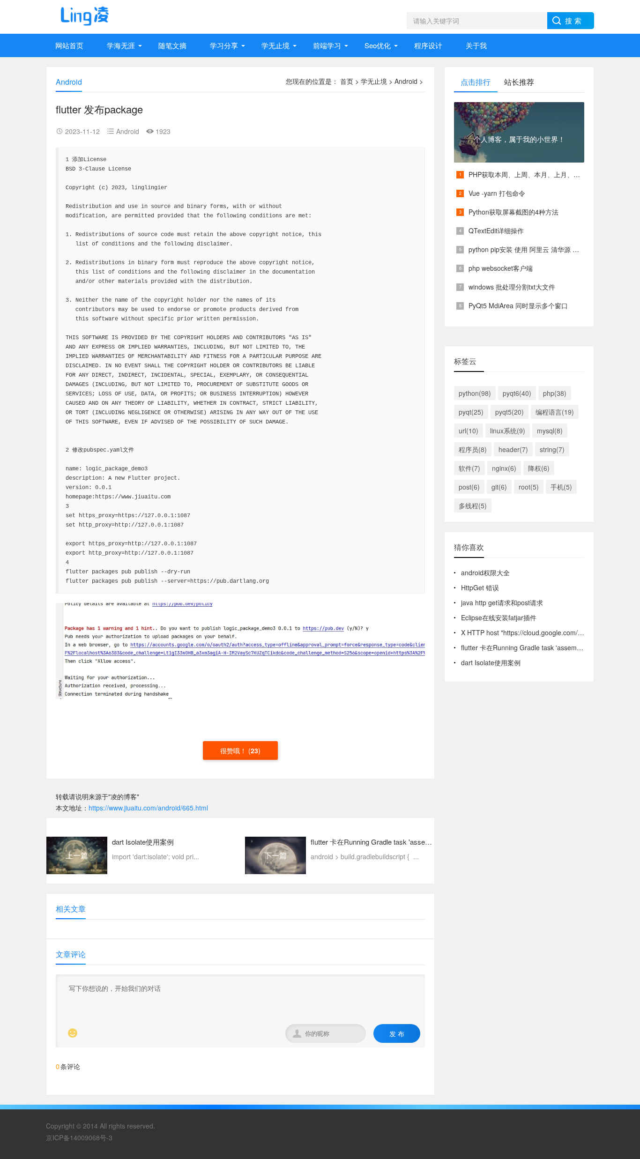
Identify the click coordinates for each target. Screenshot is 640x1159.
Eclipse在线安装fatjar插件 (498, 617)
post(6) (469, 486)
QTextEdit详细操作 (496, 230)
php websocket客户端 (501, 268)
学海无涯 (121, 45)
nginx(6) (504, 468)
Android (405, 81)
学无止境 (275, 45)
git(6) (499, 486)
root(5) (529, 486)
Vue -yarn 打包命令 (497, 193)
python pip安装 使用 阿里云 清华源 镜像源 (530, 249)
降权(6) (539, 468)
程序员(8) (473, 449)
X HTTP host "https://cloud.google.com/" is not (529, 632)
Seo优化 (378, 45)
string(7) (552, 449)
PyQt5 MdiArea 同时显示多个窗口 (518, 305)
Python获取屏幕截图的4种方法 (513, 211)
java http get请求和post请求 (502, 602)
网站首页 (69, 45)
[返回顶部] (621, 975)
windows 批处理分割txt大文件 (512, 286)
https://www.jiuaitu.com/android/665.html (148, 807)
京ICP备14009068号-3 (79, 1137)
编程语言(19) (555, 411)
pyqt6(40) (517, 393)
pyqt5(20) (509, 411)
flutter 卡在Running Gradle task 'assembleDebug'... (536, 647)
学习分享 (224, 45)
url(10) (468, 430)
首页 (346, 81)
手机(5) (561, 486)
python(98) (475, 393)
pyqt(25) (471, 411)
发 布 (396, 1033)
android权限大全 (485, 572)
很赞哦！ (234, 750)
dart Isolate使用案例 (491, 662)
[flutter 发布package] (240, 649)
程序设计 (428, 45)
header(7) (513, 449)
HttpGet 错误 (480, 587)
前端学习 (327, 45)
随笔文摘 (172, 45)
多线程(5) (473, 505)
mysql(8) (550, 430)
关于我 (476, 45)
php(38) (554, 393)
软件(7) (469, 468)
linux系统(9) (507, 430)
